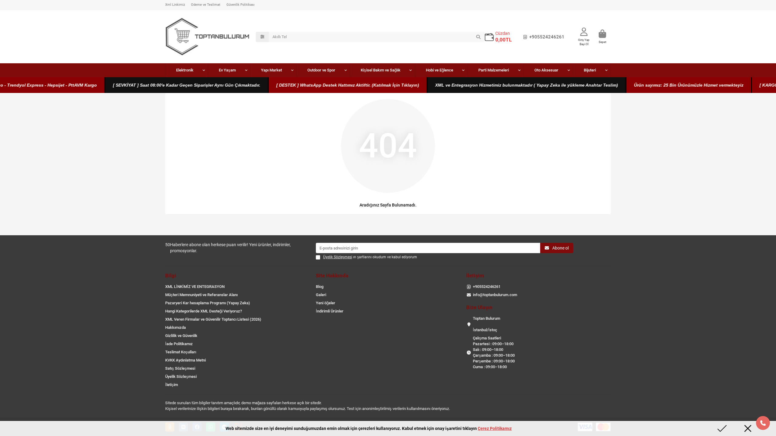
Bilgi (170, 275)
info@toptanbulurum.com (495, 294)
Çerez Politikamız (495, 428)
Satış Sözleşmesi (180, 368)
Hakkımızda (175, 327)
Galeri (321, 294)
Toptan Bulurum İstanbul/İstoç (486, 324)
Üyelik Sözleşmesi (181, 376)
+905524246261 (546, 37)
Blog (319, 286)
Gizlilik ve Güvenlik (181, 335)
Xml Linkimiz (175, 5)
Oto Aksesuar (546, 70)
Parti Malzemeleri (493, 70)
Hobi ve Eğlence (439, 70)
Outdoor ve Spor (321, 70)
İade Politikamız (179, 344)
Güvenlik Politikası (240, 5)
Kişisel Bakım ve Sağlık (380, 70)
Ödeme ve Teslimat (205, 5)
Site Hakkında (332, 275)
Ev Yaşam (227, 70)
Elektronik (184, 70)
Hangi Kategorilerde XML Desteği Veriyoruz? (203, 311)
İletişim (171, 384)
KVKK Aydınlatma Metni (185, 360)
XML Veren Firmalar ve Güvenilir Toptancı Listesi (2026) (213, 319)
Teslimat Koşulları (180, 352)
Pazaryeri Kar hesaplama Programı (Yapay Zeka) (207, 303)
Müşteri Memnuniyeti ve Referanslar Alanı (201, 294)
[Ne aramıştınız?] (478, 37)
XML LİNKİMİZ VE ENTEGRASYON (195, 286)
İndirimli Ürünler (329, 311)
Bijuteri (590, 70)
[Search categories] (262, 37)
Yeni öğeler (325, 303)
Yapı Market (271, 70)
